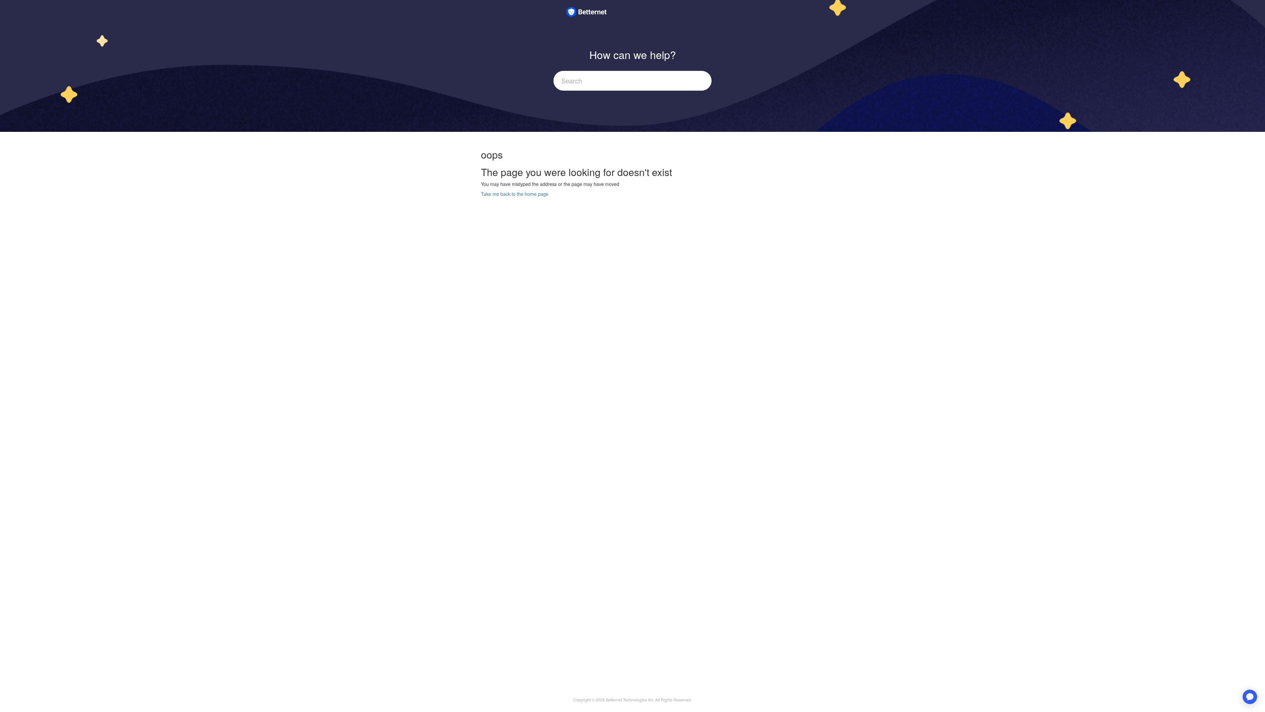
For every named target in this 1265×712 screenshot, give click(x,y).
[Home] (586, 11)
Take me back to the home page (514, 194)
